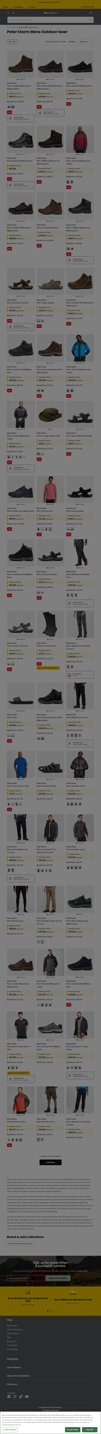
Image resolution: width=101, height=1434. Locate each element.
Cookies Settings (10, 1430)
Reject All (89, 1430)
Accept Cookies (72, 1430)
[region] (50, 1422)
